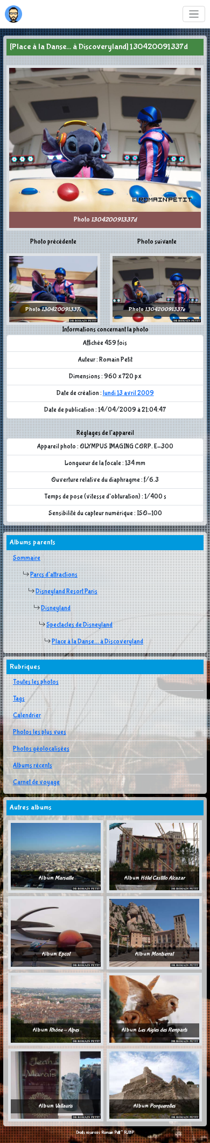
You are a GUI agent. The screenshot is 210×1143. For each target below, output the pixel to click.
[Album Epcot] (55, 933)
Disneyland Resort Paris (66, 591)
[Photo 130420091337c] (53, 289)
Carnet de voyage (36, 782)
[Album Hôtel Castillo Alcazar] (154, 856)
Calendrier (27, 715)
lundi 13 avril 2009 (128, 393)
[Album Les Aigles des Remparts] (154, 1009)
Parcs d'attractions (54, 575)
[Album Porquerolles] (154, 1085)
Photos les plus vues (39, 732)
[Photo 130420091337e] (157, 289)
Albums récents (32, 766)
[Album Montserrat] (154, 933)
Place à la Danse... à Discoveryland (97, 642)
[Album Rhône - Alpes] (55, 1009)
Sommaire (26, 558)
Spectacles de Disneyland (79, 625)
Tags (19, 699)
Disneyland (56, 608)
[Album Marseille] (55, 856)
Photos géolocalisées (41, 749)
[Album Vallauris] (55, 1085)
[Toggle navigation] (194, 14)
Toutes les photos (36, 682)
